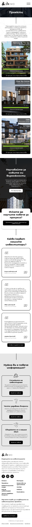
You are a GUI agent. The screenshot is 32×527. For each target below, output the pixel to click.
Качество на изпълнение (21, 483)
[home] (8, 3)
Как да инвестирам (6, 490)
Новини (19, 489)
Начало (4, 480)
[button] (28, 3)
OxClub (19, 487)
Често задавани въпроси (7, 494)
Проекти (5, 483)
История (20, 480)
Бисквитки (27, 523)
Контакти (20, 492)
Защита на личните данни (16, 523)
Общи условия (5, 523)
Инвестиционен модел (7, 486)
